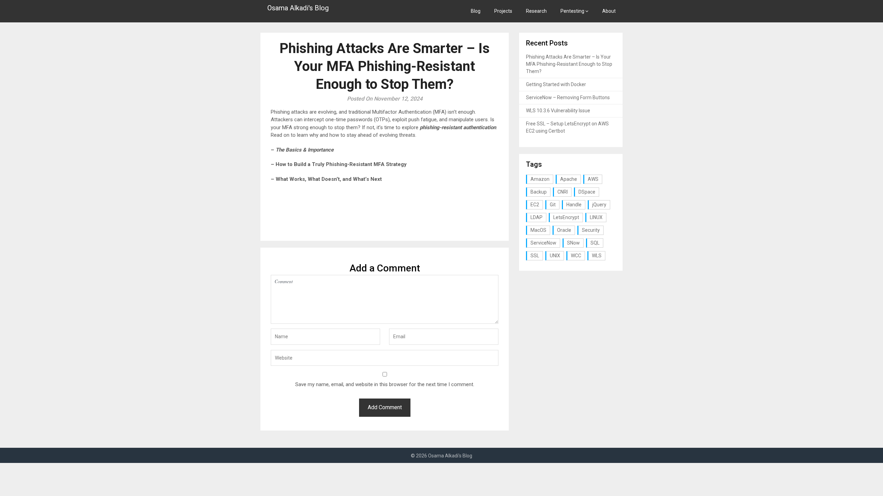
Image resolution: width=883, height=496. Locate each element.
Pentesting (572, 11)
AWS (593, 179)
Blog (475, 11)
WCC (576, 255)
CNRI (562, 192)
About (609, 11)
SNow (573, 243)
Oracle (564, 230)
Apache (568, 179)
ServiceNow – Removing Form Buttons (568, 97)
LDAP (536, 217)
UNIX (555, 255)
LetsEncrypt (566, 217)
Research (536, 11)
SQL (595, 243)
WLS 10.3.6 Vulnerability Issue (558, 110)
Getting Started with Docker (556, 84)
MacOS (538, 230)
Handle (574, 204)
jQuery (599, 204)
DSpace (586, 192)
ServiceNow (543, 243)
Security (591, 230)
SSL (534, 255)
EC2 (534, 204)
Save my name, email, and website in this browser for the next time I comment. (384, 384)
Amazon (539, 179)
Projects (503, 11)
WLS (597, 255)
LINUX (596, 217)
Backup (538, 192)
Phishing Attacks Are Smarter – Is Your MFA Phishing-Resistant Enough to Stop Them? (569, 64)
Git (553, 204)
